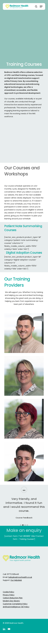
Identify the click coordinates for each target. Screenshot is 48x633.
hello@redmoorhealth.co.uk (20, 577)
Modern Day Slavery (11, 601)
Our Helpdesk (16, 580)
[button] (41, 6)
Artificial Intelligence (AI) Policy (16, 607)
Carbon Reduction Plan (13, 598)
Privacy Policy (8, 595)
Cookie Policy (8, 592)
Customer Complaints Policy (15, 604)
